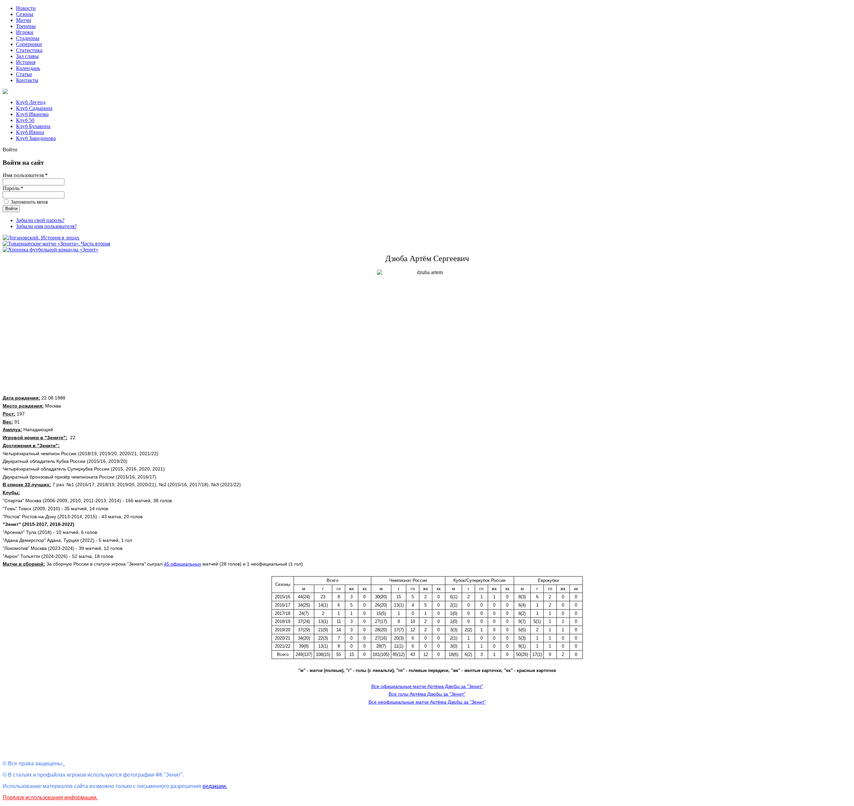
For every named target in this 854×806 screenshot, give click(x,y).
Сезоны (24, 14)
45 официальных (182, 564)
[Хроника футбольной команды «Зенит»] (50, 249)
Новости (26, 8)
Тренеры (26, 26)
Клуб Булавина (33, 126)
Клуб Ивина (30, 132)
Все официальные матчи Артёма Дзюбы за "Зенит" (427, 686)
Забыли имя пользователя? (46, 226)
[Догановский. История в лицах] (41, 237)
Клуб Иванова (32, 114)
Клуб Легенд (30, 102)
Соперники (29, 44)
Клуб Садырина (34, 108)
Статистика (29, 50)
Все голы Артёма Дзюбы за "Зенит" (427, 694)
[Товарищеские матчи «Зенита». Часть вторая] (56, 243)
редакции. (214, 786)
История (25, 62)
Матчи (23, 20)
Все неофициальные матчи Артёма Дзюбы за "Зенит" (427, 702)
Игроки (24, 32)
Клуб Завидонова (36, 138)
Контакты (27, 80)
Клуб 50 (25, 120)
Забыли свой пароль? (40, 220)
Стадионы (27, 38)
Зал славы (27, 56)
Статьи (24, 74)
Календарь (28, 68)
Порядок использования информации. (50, 797)
